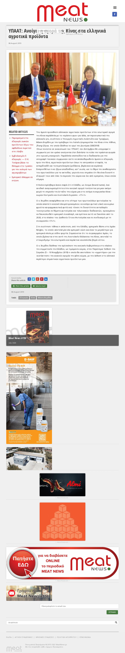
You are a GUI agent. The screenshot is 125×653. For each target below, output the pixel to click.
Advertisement (62, 498)
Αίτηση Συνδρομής (75, 32)
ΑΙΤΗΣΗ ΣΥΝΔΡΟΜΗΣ (24, 637)
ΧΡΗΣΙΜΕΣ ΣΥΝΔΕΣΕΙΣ (45, 637)
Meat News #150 (17, 338)
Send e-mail (39, 286)
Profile (9, 637)
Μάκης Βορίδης (44, 298)
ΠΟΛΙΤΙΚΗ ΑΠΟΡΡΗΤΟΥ (67, 637)
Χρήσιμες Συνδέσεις (74, 34)
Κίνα (33, 298)
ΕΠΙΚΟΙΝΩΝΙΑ (85, 637)
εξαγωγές (24, 298)
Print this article (21, 286)
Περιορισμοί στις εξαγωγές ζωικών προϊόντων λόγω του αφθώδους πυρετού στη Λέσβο (22, 145)
